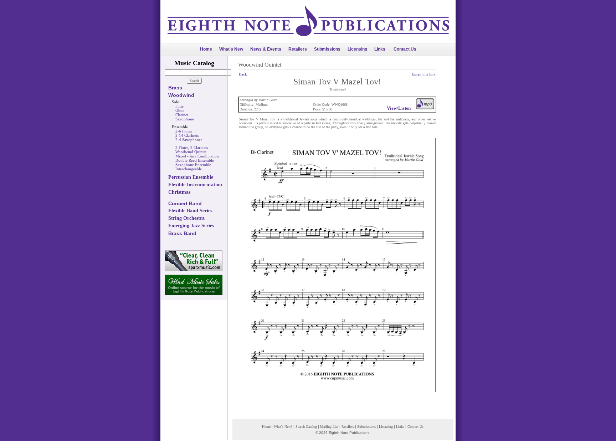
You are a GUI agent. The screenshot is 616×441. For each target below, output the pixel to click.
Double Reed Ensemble (194, 160)
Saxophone (184, 119)
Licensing (357, 49)
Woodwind (181, 95)
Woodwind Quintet (190, 152)
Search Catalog (306, 427)
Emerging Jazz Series (191, 225)
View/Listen (399, 108)
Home (206, 49)
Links (379, 49)
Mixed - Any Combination (197, 156)
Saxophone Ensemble (193, 164)
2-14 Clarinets (187, 135)
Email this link (424, 74)
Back (243, 74)
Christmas (179, 192)
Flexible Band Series (190, 210)
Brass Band (182, 233)
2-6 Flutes (183, 131)
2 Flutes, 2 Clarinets (191, 147)
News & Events (265, 49)
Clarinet (181, 115)
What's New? (283, 427)
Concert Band (185, 203)
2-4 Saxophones (188, 140)
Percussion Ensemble (190, 177)
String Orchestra (186, 218)
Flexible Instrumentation (195, 184)
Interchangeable (188, 169)
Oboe (179, 110)
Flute (179, 106)
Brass (175, 87)
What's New (231, 49)
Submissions (327, 49)
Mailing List (329, 427)
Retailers (297, 49)
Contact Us (405, 49)
